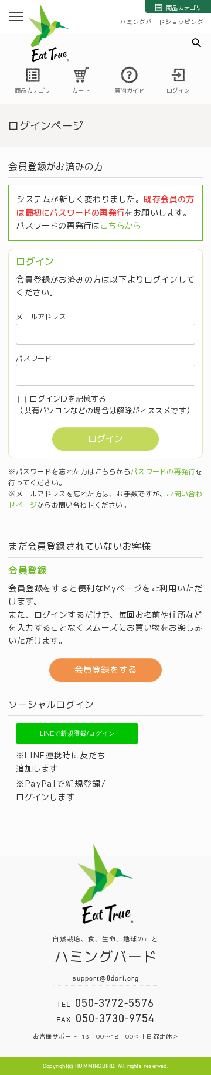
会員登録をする (105, 670)
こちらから (120, 225)
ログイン (106, 439)
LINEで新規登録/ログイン (77, 733)
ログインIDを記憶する (67, 398)
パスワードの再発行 (163, 472)
